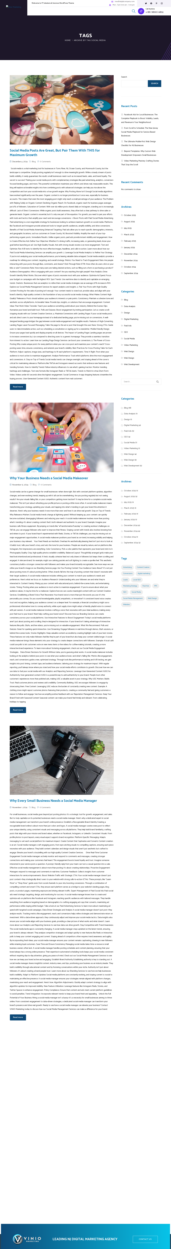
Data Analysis (129, 306)
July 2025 (128, 228)
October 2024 (130, 267)
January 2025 (129, 247)
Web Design (129, 351)
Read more (18, 387)
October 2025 (130, 215)
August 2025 (129, 221)
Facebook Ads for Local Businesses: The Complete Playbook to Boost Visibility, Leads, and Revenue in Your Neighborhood (140, 118)
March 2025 (129, 234)
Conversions (127, 573)
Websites (126, 604)
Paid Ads (128, 325)
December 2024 (130, 254)
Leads (125, 579)
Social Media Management (133, 598)
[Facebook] (151, 3)
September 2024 (131, 273)
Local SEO (137, 579)
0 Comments (45, 161)
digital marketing (144, 573)
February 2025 (130, 241)
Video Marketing (131, 345)
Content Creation (143, 567)
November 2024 (131, 260)
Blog (34, 161)
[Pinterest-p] (156, 3)
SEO (126, 332)
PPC (155, 585)
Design (127, 313)
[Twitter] (146, 3)
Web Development (131, 364)
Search (124, 77)
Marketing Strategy (130, 585)
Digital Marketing (131, 319)
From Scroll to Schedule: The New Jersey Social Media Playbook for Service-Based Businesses (139, 131)
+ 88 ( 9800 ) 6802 (154, 12)
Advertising (127, 567)
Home (68, 40)
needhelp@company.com (125, 1)
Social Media (129, 338)
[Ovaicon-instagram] (161, 3)
